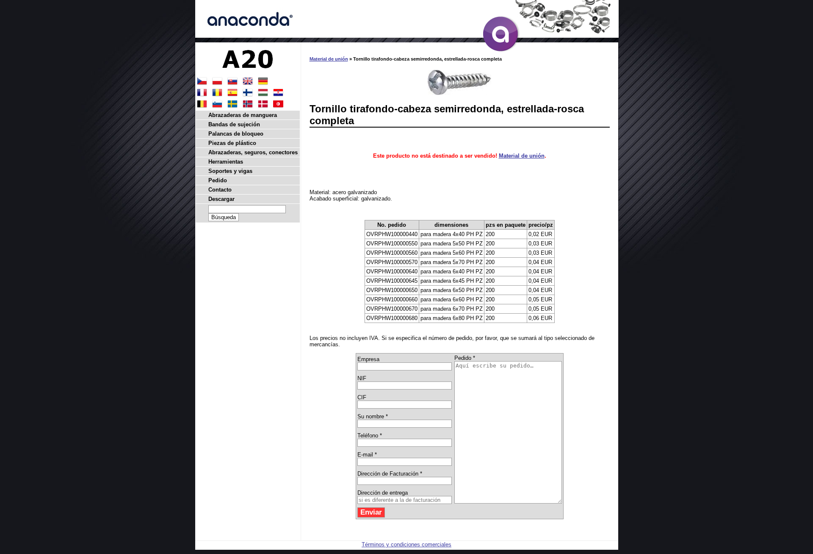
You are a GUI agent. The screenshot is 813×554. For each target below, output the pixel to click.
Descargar (221, 199)
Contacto (220, 190)
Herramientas (225, 162)
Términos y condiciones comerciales (406, 544)
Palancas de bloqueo (235, 134)
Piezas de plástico (232, 143)
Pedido (217, 180)
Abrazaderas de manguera (242, 115)
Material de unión (329, 58)
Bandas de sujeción (234, 124)
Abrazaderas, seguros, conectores (253, 152)
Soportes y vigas (230, 171)
